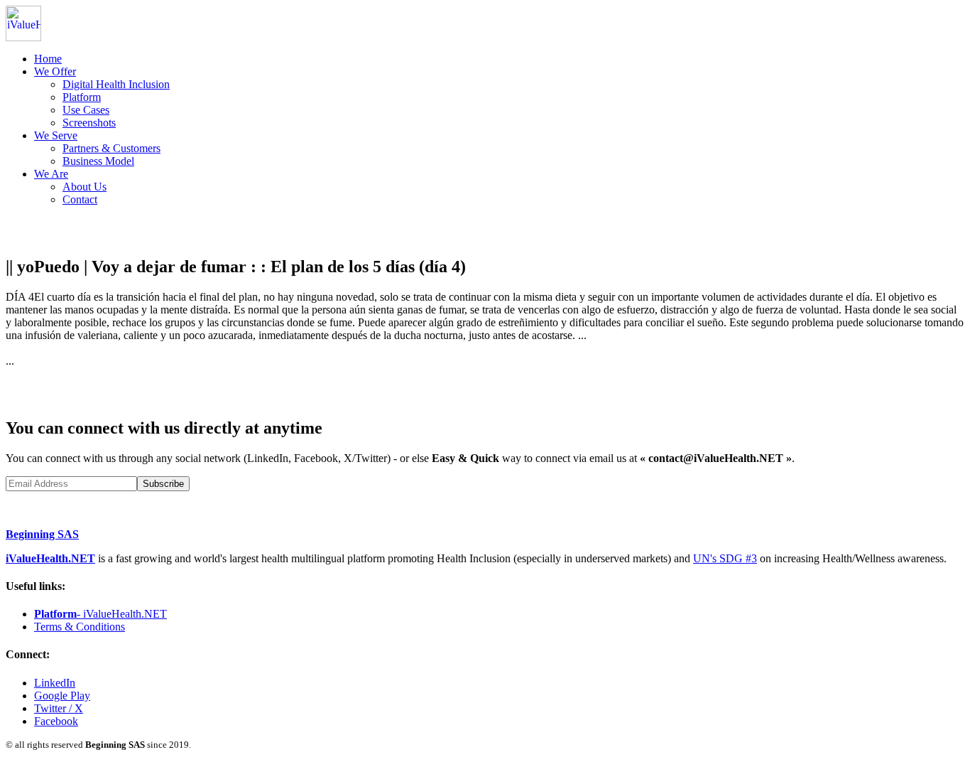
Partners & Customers (111, 148)
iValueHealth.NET (50, 558)
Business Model (98, 161)
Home (48, 59)
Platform (81, 97)
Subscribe (163, 483)
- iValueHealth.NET (100, 614)
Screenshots (89, 123)
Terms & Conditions (79, 627)
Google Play (62, 695)
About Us (84, 187)
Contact (79, 199)
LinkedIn (54, 683)
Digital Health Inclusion (116, 84)
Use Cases (85, 110)
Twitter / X (58, 708)
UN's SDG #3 (725, 558)
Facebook (56, 721)
